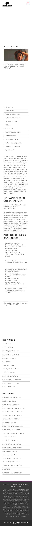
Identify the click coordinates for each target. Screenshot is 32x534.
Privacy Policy (7, 484)
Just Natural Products (9, 437)
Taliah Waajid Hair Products (11, 462)
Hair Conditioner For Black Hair (14, 245)
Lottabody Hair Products (10, 440)
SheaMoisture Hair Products (11, 451)
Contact (19, 486)
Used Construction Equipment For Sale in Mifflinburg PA (15, 66)
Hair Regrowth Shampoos (12, 114)
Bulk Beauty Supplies (11, 250)
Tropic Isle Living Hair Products (12, 472)
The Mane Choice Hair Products (12, 465)
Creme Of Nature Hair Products (12, 419)
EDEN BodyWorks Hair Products (13, 426)
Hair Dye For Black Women (13, 132)
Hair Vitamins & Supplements (13, 143)
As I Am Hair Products (9, 401)
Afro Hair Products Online (12, 252)
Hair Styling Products (11, 121)
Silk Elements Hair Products (11, 429)
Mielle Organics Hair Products (12, 444)
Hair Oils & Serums (10, 135)
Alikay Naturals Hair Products (12, 397)
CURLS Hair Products (9, 422)
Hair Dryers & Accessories (12, 146)
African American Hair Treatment (14, 284)
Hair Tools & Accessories (12, 139)
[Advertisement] (16, 24)
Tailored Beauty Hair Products (12, 458)
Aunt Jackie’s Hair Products (11, 404)
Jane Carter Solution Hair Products (13, 433)
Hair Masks (8, 125)
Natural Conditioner (15, 223)
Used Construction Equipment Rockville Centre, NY (15, 290)
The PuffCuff (7, 469)
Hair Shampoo (9, 107)
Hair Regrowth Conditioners (13, 117)
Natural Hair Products (8, 490)
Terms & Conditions (18, 484)
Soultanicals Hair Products (11, 454)
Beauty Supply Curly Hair (12, 243)
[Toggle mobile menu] (28, 3)
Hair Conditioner (9, 110)
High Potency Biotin (10, 150)
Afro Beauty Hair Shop (11, 273)
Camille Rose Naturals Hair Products (14, 408)
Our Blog (13, 486)
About (26, 484)
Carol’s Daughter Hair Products (12, 415)
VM (19, 523)
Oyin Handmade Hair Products (12, 447)
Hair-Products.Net (14, 160)
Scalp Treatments (10, 128)
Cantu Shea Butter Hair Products (12, 412)
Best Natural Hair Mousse (12, 282)
